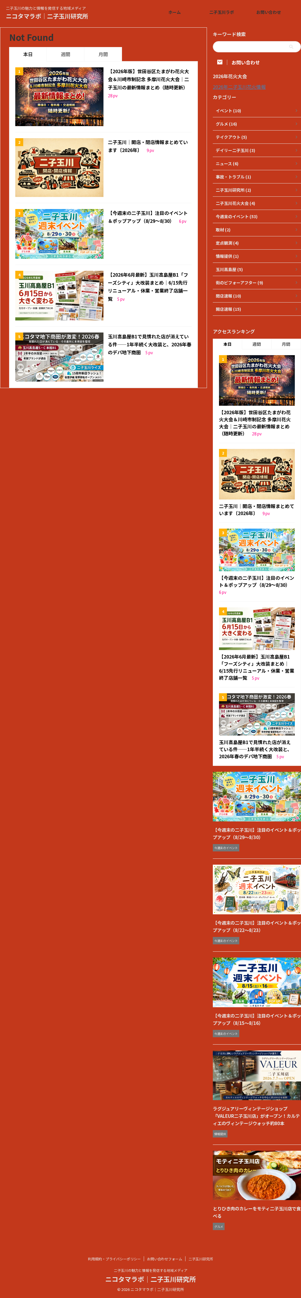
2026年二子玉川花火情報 (239, 86)
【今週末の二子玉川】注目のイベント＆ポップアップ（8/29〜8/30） (256, 581)
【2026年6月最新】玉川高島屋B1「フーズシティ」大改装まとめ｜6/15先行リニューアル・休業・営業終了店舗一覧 (256, 667)
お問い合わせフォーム (164, 1258)
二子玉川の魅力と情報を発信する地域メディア (151, 1270)
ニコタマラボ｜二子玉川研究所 (47, 16)
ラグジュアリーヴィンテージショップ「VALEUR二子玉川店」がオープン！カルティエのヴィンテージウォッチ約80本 (256, 1115)
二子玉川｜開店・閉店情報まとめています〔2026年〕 (256, 509)
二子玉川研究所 (200, 1258)
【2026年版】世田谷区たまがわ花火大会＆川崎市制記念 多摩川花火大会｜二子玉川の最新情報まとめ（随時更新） (148, 79)
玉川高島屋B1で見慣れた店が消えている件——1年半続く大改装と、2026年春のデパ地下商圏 (149, 344)
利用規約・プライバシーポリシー (114, 1258)
